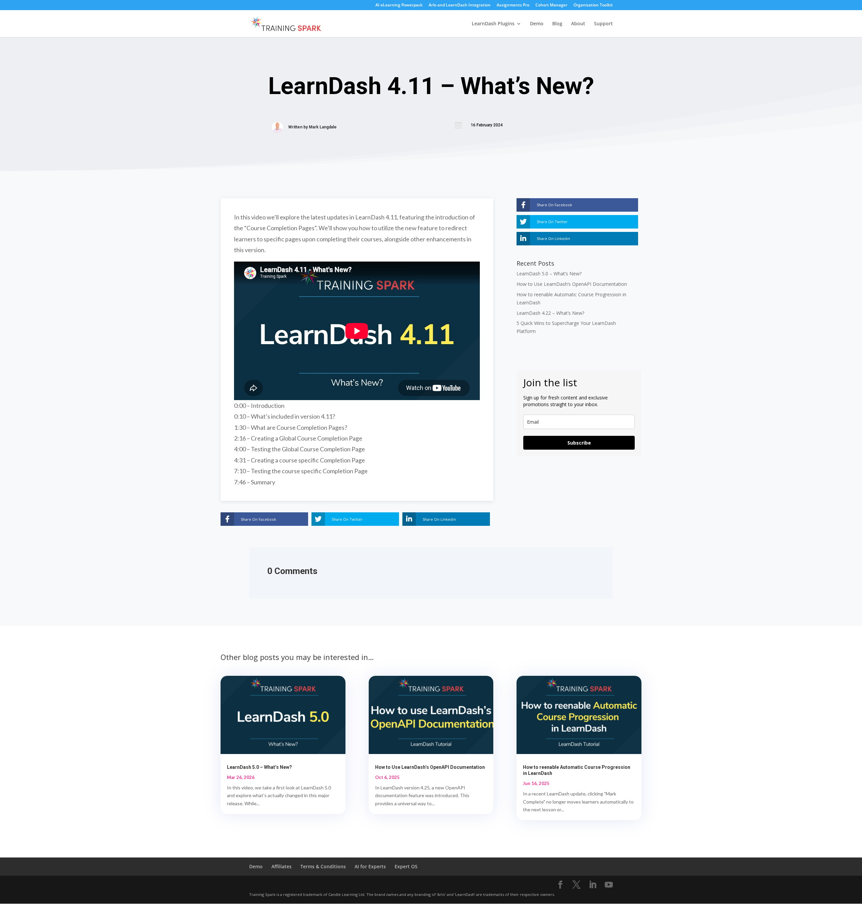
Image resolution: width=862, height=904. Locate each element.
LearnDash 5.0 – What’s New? (549, 273)
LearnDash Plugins (493, 24)
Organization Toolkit (593, 5)
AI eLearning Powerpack (399, 5)
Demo (536, 24)
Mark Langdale (323, 127)
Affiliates (281, 866)
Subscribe (579, 443)
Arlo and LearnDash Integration (460, 5)
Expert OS (406, 866)
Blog (557, 24)
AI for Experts (370, 866)
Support (603, 24)
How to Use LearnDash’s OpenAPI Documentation (572, 284)
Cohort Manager (551, 5)
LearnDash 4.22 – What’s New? (550, 313)
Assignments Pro (513, 5)
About (578, 24)
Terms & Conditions (323, 866)
